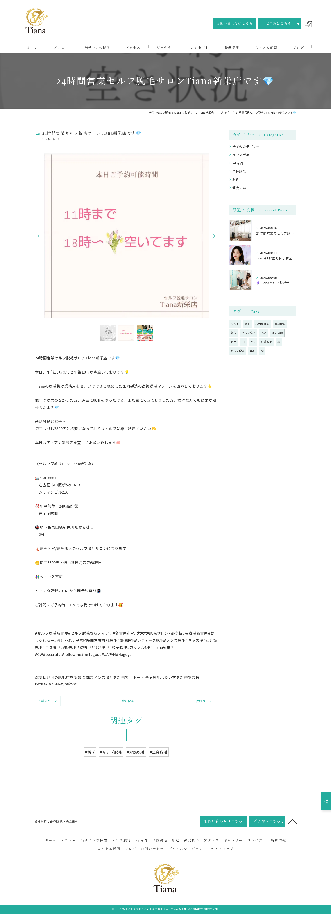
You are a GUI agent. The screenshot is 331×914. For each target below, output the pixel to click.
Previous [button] (39, 235)
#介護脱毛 (136, 752)
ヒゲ (233, 342)
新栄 (233, 333)
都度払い (41, 684)
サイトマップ (222, 848)
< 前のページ (48, 701)
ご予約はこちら (278, 23)
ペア (263, 333)
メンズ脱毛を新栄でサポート (119, 677)
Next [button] (213, 235)
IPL (244, 342)
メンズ (235, 324)
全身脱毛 (71, 684)
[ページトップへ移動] (292, 821)
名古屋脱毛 (262, 324)
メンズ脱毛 (55, 684)
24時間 (237, 163)
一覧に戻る (126, 701)
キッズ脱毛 (238, 351)
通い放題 (277, 333)
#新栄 (90, 752)
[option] (126, 235)
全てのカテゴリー (246, 146)
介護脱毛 (266, 342)
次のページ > (205, 701)
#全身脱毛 (159, 752)
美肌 (252, 351)
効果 (247, 324)
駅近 (235, 179)
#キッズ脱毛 (111, 752)
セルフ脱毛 (249, 333)
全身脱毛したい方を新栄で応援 (172, 677)
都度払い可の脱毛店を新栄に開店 (64, 677)
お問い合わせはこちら (235, 23)
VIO (253, 342)
